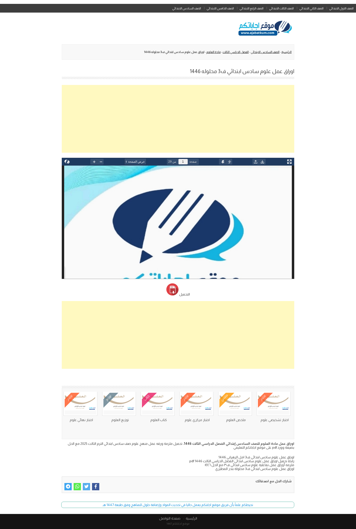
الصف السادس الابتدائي (186, 8)
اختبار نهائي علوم (81, 420)
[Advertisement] (178, 119)
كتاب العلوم (158, 420)
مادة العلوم (213, 52)
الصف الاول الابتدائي (341, 8)
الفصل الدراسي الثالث (236, 52)
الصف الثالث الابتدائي (281, 8)
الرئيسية (286, 52)
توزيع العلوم (120, 420)
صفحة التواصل (169, 518)
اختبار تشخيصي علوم (275, 420)
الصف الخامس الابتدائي (220, 8)
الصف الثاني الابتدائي (311, 8)
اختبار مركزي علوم (197, 420)
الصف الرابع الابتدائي (251, 8)
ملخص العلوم (236, 420)
